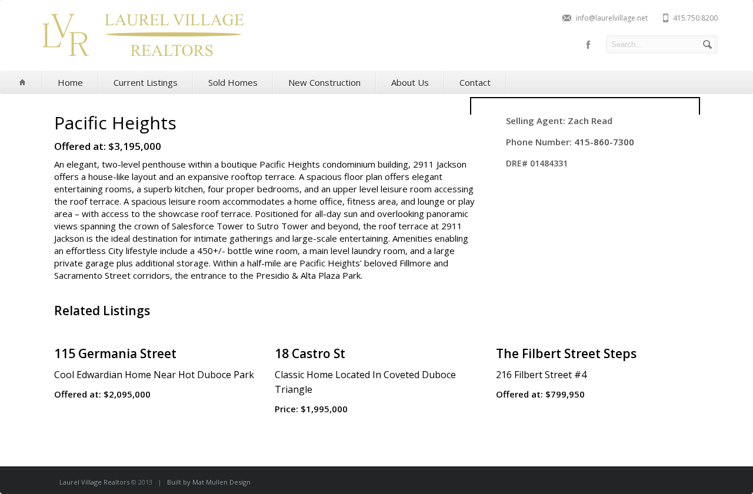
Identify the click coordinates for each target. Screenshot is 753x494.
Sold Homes (233, 82)
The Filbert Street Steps (566, 353)
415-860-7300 (604, 142)
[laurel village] (142, 60)
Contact (475, 82)
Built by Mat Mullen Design (209, 482)
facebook (588, 44)
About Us (410, 82)
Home (70, 82)
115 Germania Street (115, 353)
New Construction (324, 82)
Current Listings (146, 82)
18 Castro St (310, 353)
